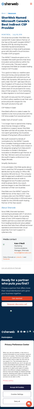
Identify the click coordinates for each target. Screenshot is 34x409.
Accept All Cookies (17, 387)
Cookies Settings (17, 394)
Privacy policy (8, 380)
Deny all (17, 401)
